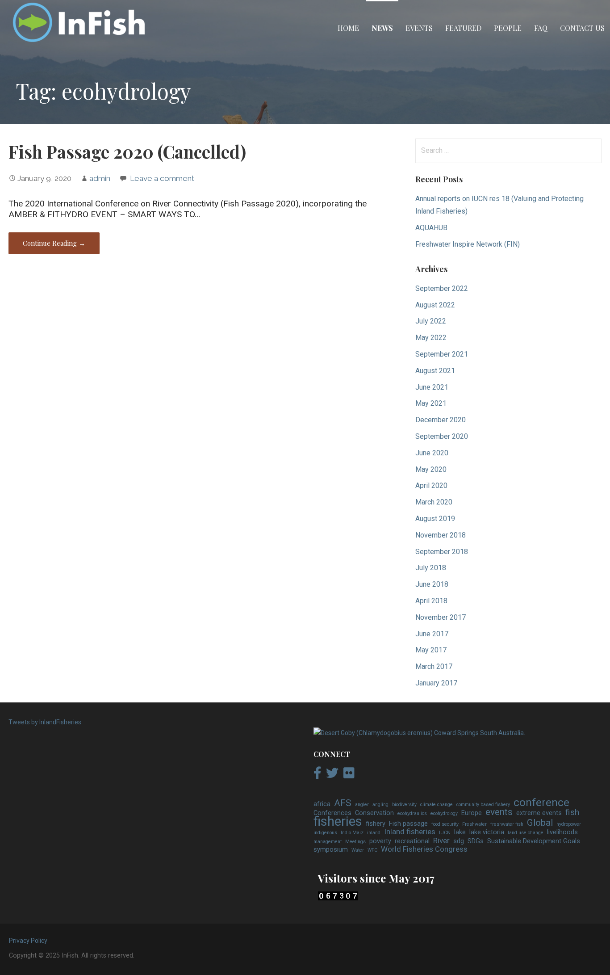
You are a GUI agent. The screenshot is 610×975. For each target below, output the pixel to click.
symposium (330, 849)
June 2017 (431, 634)
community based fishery (483, 804)
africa (321, 804)
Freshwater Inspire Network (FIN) (467, 244)
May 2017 (431, 650)
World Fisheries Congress (424, 849)
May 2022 (431, 337)
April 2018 (431, 601)
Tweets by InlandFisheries (44, 722)
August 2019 (435, 518)
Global (540, 823)
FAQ (540, 28)
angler (362, 804)
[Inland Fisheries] (419, 732)
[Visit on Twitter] (332, 775)
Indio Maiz (352, 833)
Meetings (355, 842)
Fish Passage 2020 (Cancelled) (127, 151)
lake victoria (486, 832)
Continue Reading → (54, 243)
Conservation (374, 813)
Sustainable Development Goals (533, 841)
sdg (458, 841)
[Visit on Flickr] (349, 775)
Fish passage (408, 824)
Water (357, 850)
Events (419, 28)
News (382, 28)
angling (380, 804)
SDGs (476, 841)
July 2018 (430, 567)
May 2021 (431, 403)
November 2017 (440, 617)
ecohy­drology (444, 813)
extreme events (539, 813)
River (441, 841)
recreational (412, 841)
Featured (463, 28)
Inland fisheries (409, 832)
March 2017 (433, 666)
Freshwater (474, 824)
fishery (375, 824)
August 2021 (435, 370)
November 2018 (440, 535)
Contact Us (582, 28)
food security (445, 824)
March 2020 (433, 502)
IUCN (445, 833)
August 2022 (435, 305)
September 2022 (441, 288)
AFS (342, 803)
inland (373, 833)
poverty (380, 841)
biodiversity (404, 804)
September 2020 (441, 436)
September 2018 (441, 551)
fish (572, 812)
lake (460, 832)
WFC (372, 850)
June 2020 (431, 453)
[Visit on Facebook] (317, 775)
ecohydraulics (412, 813)
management (327, 842)
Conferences (332, 813)
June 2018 (431, 584)
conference (541, 802)
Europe (471, 813)
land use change (525, 833)
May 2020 (431, 469)
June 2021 (431, 387)
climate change (436, 804)
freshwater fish (506, 824)
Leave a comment (162, 178)
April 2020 (431, 485)
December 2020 (440, 420)
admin (99, 178)
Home (348, 28)
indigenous (325, 833)
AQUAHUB (431, 227)
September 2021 (441, 354)
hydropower (568, 824)
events (499, 812)
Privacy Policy (28, 940)
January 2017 (436, 683)
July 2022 (430, 321)
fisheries (337, 822)
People (508, 28)
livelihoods (562, 832)
